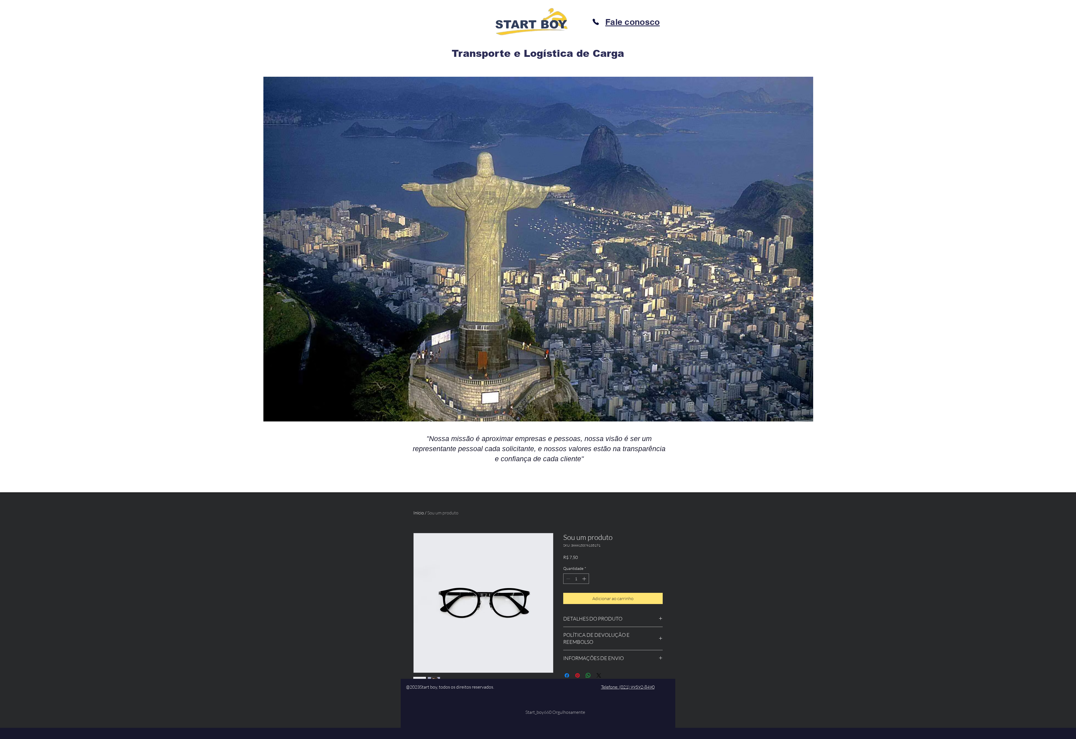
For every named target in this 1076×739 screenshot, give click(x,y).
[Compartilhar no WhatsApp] (588, 675)
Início (418, 513)
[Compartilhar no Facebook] (566, 675)
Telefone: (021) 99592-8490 (628, 687)
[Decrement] (567, 579)
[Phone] (595, 21)
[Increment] (584, 579)
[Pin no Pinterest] (577, 675)
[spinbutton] (576, 579)
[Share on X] (598, 675)
